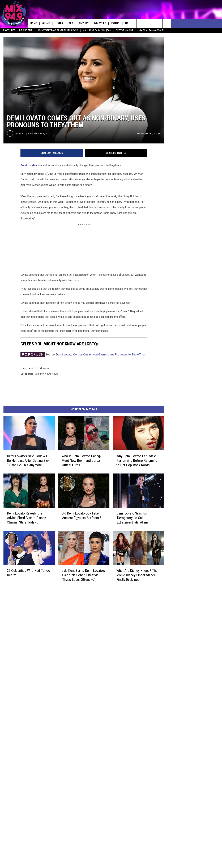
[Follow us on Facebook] (149, 23)
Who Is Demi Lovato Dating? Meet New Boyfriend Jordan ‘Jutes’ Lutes (81, 460)
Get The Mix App (124, 30)
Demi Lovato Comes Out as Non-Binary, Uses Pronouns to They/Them (101, 354)
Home (33, 23)
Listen (59, 23)
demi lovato (42, 368)
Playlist (83, 23)
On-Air (46, 23)
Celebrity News (43, 373)
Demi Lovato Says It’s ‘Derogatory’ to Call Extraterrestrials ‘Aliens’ (132, 517)
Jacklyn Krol (20, 133)
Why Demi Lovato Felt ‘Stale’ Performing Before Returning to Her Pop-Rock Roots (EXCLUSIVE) (136, 460)
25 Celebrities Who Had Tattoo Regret (28, 573)
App (71, 23)
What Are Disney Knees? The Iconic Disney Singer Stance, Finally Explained (136, 575)
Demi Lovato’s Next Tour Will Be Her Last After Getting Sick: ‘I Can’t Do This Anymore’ (28, 460)
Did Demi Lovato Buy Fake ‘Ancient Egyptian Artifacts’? (81, 515)
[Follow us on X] (158, 23)
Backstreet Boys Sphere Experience (58, 30)
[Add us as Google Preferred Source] (140, 23)
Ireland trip (25, 30)
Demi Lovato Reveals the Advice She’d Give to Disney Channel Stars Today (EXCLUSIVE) (26, 518)
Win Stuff (100, 23)
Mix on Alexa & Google (151, 30)
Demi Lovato (28, 165)
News (55, 373)
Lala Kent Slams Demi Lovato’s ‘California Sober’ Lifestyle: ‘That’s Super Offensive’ (83, 575)
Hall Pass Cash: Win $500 (97, 30)
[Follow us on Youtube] (167, 23)
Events (115, 23)
